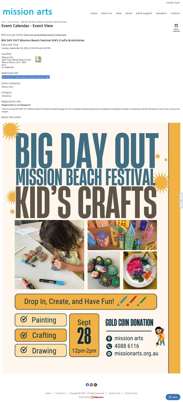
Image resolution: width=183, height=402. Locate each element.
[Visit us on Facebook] (87, 385)
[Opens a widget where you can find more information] (173, 397)
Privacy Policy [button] (131, 393)
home (94, 13)
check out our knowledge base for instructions (44, 35)
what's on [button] (106, 13)
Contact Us (60, 393)
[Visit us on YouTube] (91, 385)
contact (175, 13)
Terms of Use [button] (115, 393)
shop (118, 13)
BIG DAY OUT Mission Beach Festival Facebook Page (26, 77)
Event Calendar (13, 22)
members (161, 13)
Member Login (173, 2)
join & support (144, 13)
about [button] (128, 13)
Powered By (84, 397)
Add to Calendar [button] (176, 27)
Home (3, 22)
